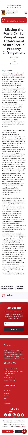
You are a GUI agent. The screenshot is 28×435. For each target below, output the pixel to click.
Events (5, 401)
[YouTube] (12, 7)
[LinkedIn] (15, 7)
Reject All (20, 431)
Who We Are (7, 390)
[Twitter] (7, 7)
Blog (8, 21)
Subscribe (14, 329)
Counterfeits (19, 287)
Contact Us (7, 396)
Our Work (6, 393)
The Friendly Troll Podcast (14, 5)
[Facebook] (10, 7)
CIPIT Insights (8, 287)
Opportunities (7, 403)
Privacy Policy (21, 426)
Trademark (20, 288)
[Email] (20, 7)
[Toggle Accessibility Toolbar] (24, 431)
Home (3, 21)
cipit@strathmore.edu (9, 380)
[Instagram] (17, 7)
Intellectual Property (7, 288)
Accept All (8, 431)
